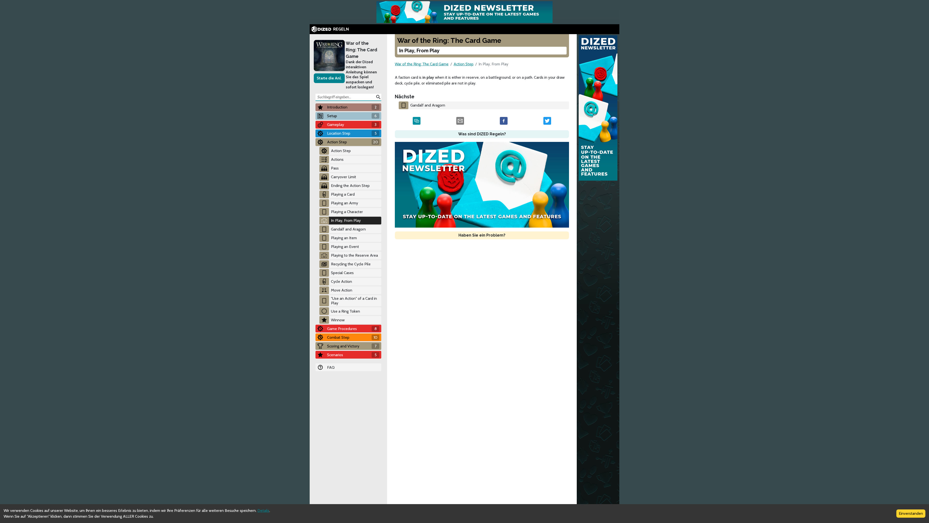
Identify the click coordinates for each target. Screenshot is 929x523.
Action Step (341, 150)
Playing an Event (345, 246)
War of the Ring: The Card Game (361, 50)
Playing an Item (344, 238)
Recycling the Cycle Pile (351, 264)
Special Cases (342, 272)
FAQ (331, 367)
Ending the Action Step (350, 185)
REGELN (341, 29)
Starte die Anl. (329, 78)
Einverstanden (911, 513)
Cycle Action (341, 281)
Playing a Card (343, 194)
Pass (335, 168)
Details (263, 510)
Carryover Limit (343, 177)
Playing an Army (344, 203)
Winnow (338, 320)
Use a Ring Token (345, 311)
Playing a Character (347, 211)
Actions (337, 159)
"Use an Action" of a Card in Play (354, 300)
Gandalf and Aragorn (348, 229)
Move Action (341, 290)
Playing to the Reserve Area (354, 255)
